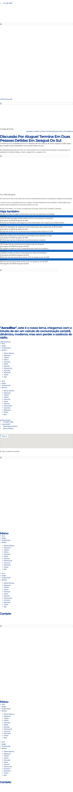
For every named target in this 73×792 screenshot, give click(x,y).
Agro (5, 377)
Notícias (4, 350)
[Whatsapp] (2, 617)
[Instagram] (2, 11)
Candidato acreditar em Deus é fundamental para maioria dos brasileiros (49, 131)
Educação (7, 362)
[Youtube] (12, 11)
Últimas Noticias (9, 353)
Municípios (8, 372)
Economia (7, 370)
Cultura (6, 375)
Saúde (6, 364)
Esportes (7, 366)
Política (6, 360)
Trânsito (6, 357)
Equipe (4, 346)
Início (3, 343)
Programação (6, 348)
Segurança (7, 355)
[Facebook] (7, 11)
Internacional (8, 368)
